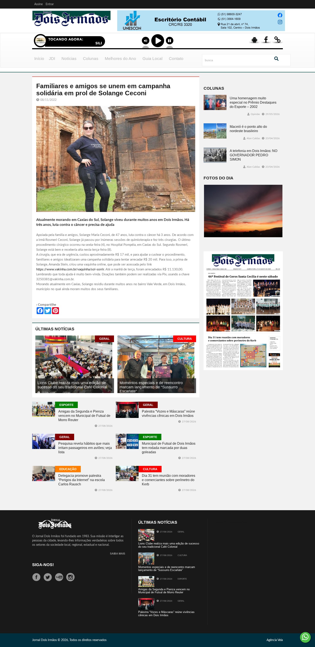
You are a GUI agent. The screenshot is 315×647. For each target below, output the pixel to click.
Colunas (90, 58)
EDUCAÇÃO (67, 469)
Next (280, 25)
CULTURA (184, 338)
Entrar (50, 4)
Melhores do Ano (120, 58)
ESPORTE (66, 405)
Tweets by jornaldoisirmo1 (231, 522)
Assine (38, 4)
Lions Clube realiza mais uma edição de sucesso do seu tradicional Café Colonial (72, 385)
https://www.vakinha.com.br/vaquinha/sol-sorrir (70, 269)
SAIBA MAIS (117, 553)
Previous (119, 25)
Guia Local (152, 58)
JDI (52, 58)
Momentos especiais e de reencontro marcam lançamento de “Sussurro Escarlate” (151, 387)
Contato (176, 58)
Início (39, 58)
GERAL (104, 338)
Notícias (69, 58)
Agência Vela (275, 640)
